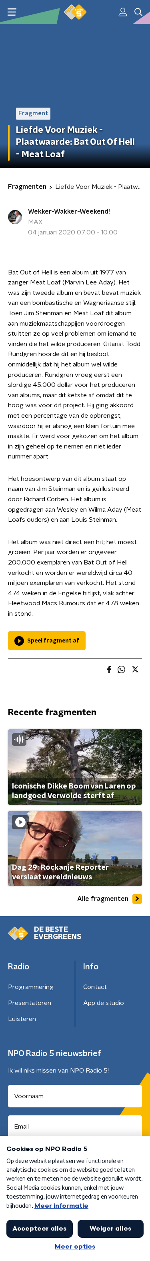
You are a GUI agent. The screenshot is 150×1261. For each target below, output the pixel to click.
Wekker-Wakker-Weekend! (69, 211)
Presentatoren (29, 1003)
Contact (95, 987)
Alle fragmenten (102, 899)
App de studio (103, 1003)
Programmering (31, 987)
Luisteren (22, 1019)
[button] (12, 12)
